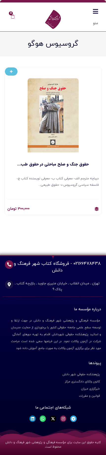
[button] (11, 71)
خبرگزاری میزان (90, 389)
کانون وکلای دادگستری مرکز (82, 382)
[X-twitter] (53, 418)
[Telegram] (73, 418)
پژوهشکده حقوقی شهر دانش (81, 374)
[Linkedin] (32, 418)
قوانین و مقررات (89, 396)
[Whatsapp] (43, 418)
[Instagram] (63, 418)
